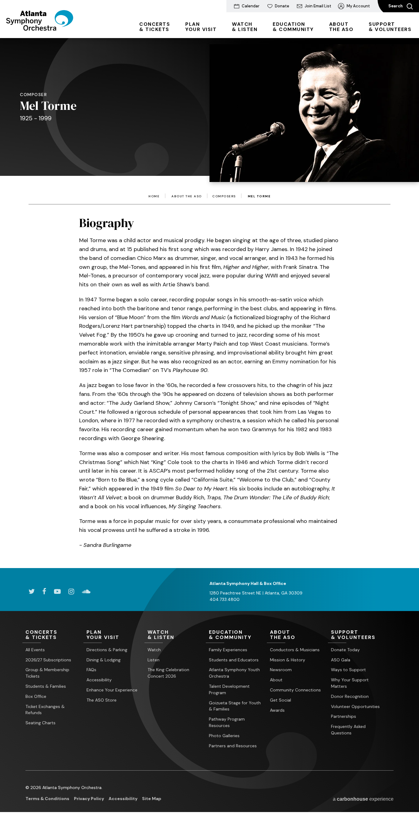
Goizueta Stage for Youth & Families (235, 706)
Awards (277, 710)
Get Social (280, 700)
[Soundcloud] (86, 591)
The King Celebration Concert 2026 (168, 673)
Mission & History (287, 660)
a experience (363, 799)
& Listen (244, 27)
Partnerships (343, 716)
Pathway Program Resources (227, 722)
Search (396, 6)
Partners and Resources (233, 746)
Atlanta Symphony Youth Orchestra (234, 673)
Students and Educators (234, 660)
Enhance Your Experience (111, 690)
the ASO (341, 27)
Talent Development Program (229, 689)
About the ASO (186, 196)
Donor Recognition (350, 696)
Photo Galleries (224, 735)
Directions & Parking (106, 649)
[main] (209, 294)
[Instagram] (71, 591)
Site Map (151, 798)
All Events (35, 649)
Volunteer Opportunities (355, 706)
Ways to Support (348, 669)
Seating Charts (40, 722)
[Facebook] (44, 591)
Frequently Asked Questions (348, 730)
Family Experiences (228, 649)
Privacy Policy (89, 798)
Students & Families (45, 686)
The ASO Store (101, 700)
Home (154, 196)
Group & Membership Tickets (47, 673)
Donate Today (345, 649)
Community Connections (295, 690)
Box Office (35, 696)
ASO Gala (340, 660)
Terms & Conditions (47, 798)
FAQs (91, 669)
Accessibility (99, 680)
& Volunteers (390, 27)
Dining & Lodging (103, 660)
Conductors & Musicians (295, 649)
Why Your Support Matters (350, 683)
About (276, 680)
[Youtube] (57, 591)
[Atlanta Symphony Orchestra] (39, 29)
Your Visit (201, 27)
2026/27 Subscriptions (48, 660)
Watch (154, 649)
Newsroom (281, 669)
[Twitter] (32, 591)
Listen (154, 660)
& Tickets (154, 27)
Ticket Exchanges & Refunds (45, 710)
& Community (293, 27)
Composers (224, 196)
